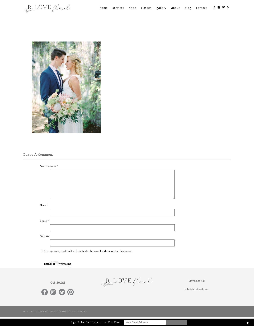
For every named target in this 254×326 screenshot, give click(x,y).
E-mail (44, 220)
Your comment (49, 166)
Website (44, 236)
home (104, 8)
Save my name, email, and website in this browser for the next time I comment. (88, 251)
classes (146, 8)
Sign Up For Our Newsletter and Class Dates (95, 322)
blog (188, 8)
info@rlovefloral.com (196, 289)
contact (201, 8)
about (175, 8)
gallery (161, 8)
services (118, 8)
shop (132, 8)
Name (44, 205)
